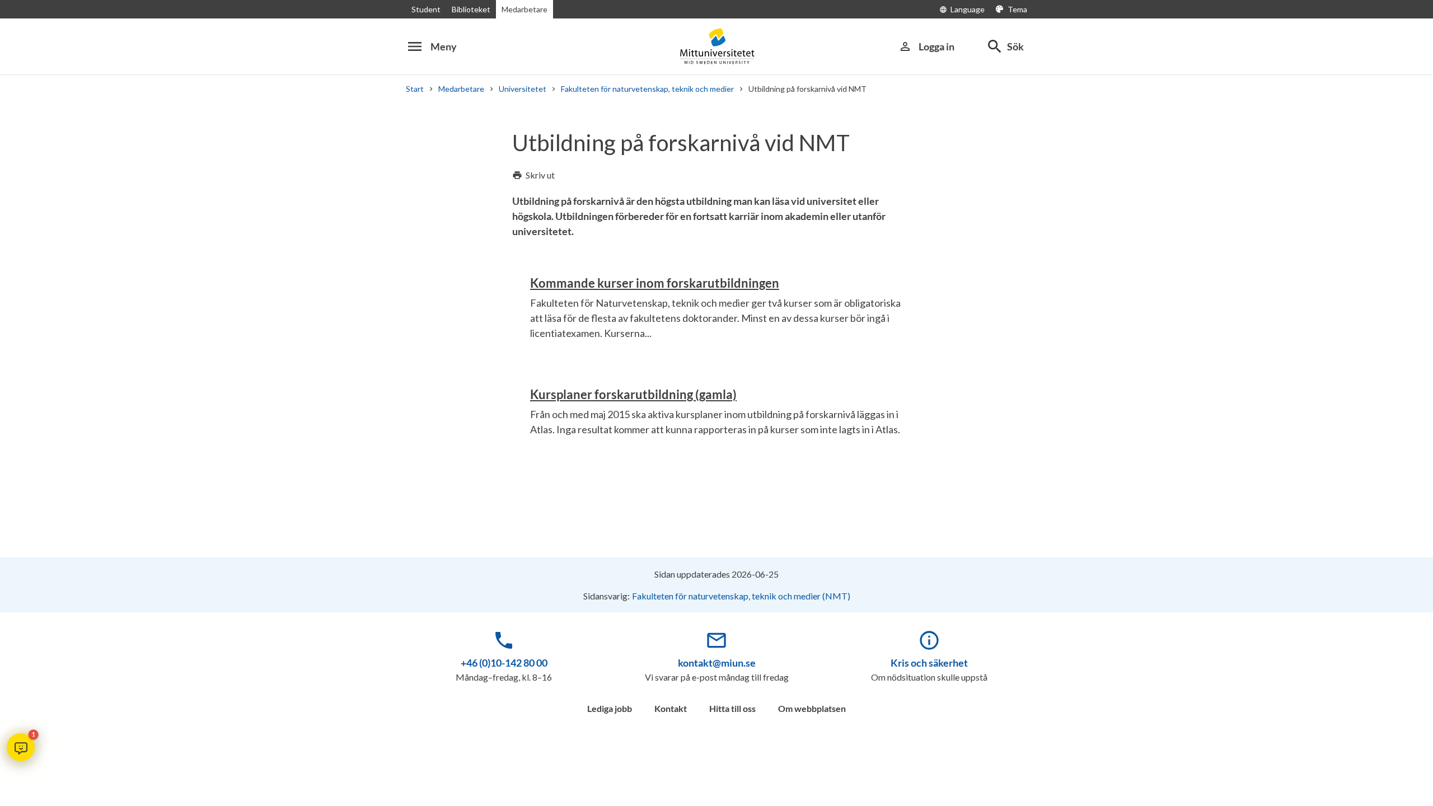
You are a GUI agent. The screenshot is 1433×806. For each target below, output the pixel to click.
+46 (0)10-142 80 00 (504, 663)
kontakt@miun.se (717, 663)
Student (426, 9)
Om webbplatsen (812, 708)
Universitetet (522, 88)
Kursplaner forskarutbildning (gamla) (633, 394)
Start (415, 88)
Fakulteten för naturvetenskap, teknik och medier (647, 88)
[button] (21, 747)
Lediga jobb (609, 708)
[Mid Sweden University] (716, 46)
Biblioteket (471, 9)
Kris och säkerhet (929, 663)
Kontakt (670, 708)
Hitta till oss (732, 708)
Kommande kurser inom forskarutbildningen (654, 282)
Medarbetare (524, 9)
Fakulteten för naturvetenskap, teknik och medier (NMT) (741, 596)
